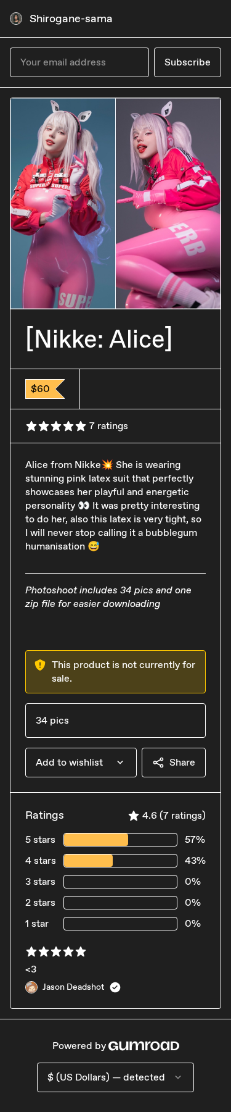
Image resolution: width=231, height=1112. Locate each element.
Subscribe (187, 62)
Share (182, 762)
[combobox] (81, 762)
